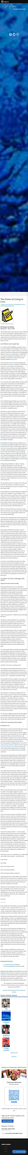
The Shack (12, 362)
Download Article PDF (9, 964)
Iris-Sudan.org (10, 744)
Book (5, 1149)
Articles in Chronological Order (11, 990)
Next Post (14, 1056)
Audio (6, 1147)
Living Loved (4, 304)
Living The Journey (9, 306)
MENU (6, 2)
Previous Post (14, 1052)
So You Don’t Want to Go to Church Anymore (12, 746)
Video (5, 1151)
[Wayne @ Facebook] (10, 34)
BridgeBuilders (4, 443)
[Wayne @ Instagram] (17, 34)
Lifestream (7, 451)
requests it (3, 974)
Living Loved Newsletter (14, 304)
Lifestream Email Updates (7, 1121)
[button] (2, 2)
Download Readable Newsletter (12, 966)
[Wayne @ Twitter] (14, 34)
